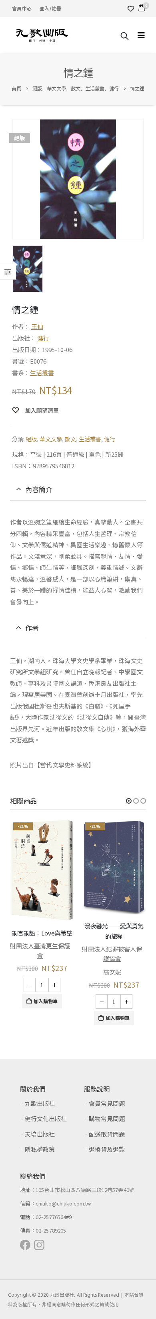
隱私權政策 (40, 1149)
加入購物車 (46, 1001)
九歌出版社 (40, 1103)
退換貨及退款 (107, 1149)
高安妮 (112, 972)
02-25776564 (51, 1217)
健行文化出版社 (46, 1118)
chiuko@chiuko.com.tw (63, 1203)
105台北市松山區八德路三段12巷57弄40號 (85, 1190)
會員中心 (22, 8)
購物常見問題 (107, 1118)
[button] (128, 801)
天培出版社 (40, 1134)
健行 (43, 338)
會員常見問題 (107, 1103)
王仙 (37, 326)
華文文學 (51, 439)
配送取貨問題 (107, 1134)
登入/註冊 (50, 8)
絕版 (31, 439)
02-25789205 (51, 1230)
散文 (70, 439)
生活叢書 (42, 372)
